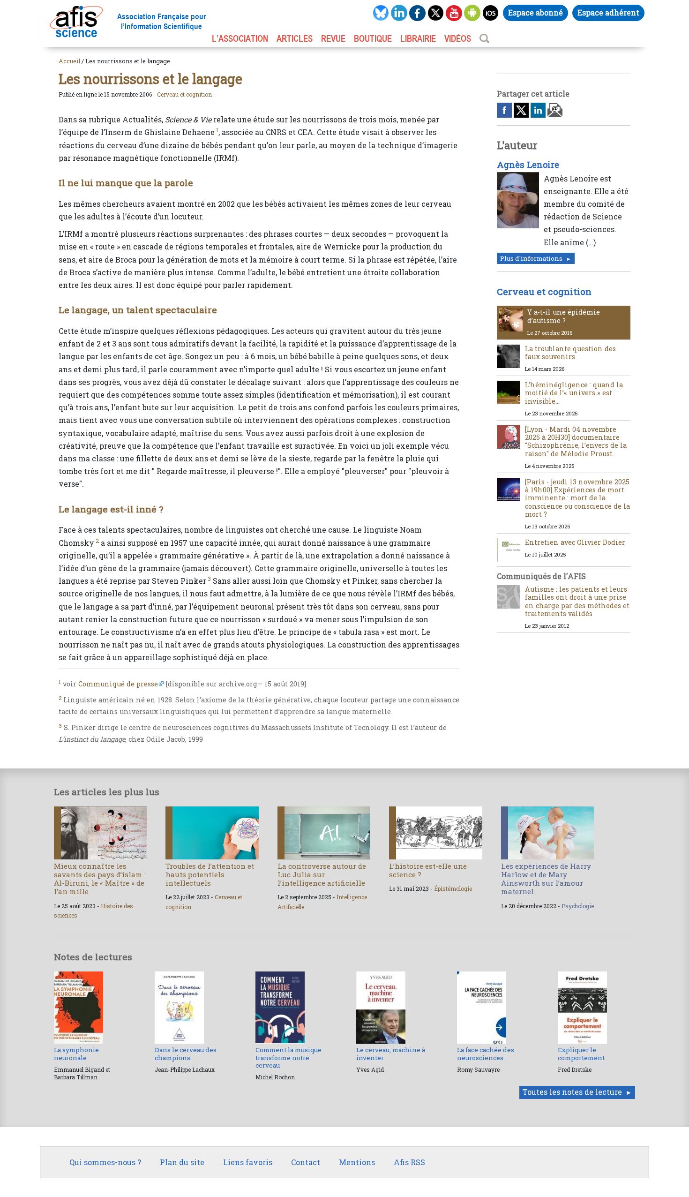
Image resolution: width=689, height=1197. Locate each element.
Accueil (69, 61)
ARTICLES (295, 38)
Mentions (357, 1162)
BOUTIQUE (373, 38)
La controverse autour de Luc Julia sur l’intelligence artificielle (321, 874)
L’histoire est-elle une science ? (428, 870)
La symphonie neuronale (76, 1053)
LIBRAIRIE (418, 38)
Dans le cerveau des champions (186, 1053)
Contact (305, 1162)
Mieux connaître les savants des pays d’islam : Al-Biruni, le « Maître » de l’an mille (100, 878)
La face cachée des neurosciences (485, 1053)
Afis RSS (409, 1162)
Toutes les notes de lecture (572, 1092)
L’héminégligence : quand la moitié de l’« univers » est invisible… (574, 393)
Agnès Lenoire (528, 164)
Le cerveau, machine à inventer (390, 1053)
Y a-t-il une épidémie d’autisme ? (563, 316)
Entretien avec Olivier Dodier (575, 542)
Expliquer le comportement (581, 1053)
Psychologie (578, 906)
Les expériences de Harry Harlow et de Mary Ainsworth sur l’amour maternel (546, 878)
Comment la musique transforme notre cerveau (288, 1057)
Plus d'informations (531, 258)
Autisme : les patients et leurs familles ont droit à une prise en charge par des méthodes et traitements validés (577, 601)
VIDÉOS (457, 38)
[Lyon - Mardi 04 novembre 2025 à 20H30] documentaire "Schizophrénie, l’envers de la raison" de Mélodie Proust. (576, 441)
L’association (240, 38)
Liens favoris (247, 1162)
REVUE (333, 38)
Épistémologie (453, 888)
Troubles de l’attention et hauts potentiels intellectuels (209, 874)
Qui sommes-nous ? (105, 1162)
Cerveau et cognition (184, 94)
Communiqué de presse (118, 683)
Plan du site (182, 1162)
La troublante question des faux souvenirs (570, 352)
